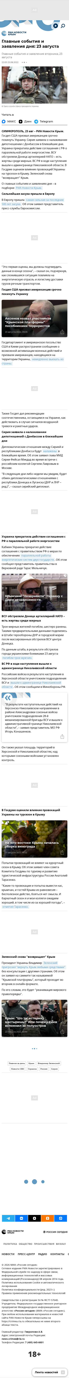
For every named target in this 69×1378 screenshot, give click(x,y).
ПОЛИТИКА (10, 1244)
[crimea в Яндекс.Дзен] (34, 1218)
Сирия (54, 1069)
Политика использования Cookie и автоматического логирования (33, 1284)
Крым (31, 1063)
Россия (43, 1069)
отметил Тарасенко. (15, 907)
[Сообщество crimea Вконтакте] (21, 1218)
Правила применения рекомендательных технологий (33, 1293)
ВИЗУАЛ (61, 1244)
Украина (32, 1069)
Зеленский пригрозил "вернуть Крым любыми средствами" (33, 965)
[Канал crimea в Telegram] (8, 1218)
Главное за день (17, 1063)
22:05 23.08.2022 (10, 62)
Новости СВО (17, 1069)
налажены (50, 451)
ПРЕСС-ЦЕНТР (26, 1255)
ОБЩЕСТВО (25, 1244)
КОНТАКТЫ (57, 1255)
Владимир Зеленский (49, 1063)
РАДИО (42, 1255)
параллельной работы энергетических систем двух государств (28, 558)
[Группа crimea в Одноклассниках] (47, 1218)
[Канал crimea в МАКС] (60, 1218)
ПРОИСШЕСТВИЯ (44, 1244)
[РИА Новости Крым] (13, 33)
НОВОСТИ (8, 1255)
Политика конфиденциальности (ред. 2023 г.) (28, 1290)
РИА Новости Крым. (29, 188)
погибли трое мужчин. (17, 658)
